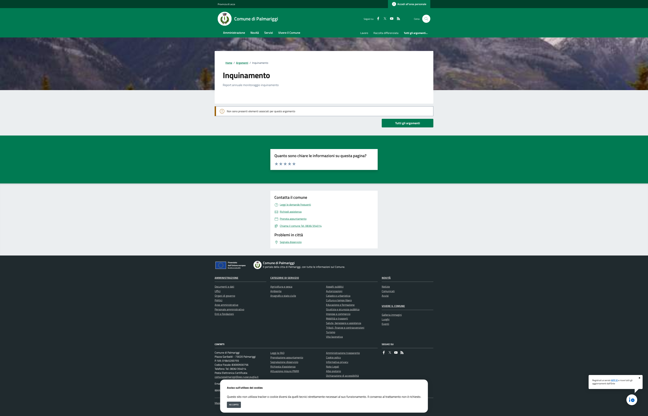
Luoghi (385, 319)
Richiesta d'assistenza (282, 367)
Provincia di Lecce (226, 4)
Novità (386, 278)
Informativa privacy (337, 362)
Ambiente (275, 291)
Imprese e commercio (338, 314)
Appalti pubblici (335, 287)
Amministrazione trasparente (343, 353)
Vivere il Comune (393, 306)
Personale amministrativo (229, 309)
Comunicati (388, 291)
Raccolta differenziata (385, 33)
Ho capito (234, 404)
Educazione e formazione (340, 305)
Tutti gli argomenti (407, 123)
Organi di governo (225, 296)
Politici (218, 300)
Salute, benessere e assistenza (343, 323)
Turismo (330, 332)
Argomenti (242, 63)
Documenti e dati (224, 287)
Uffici (218, 291)
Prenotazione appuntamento (286, 357)
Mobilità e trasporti (337, 318)
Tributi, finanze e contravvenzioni (345, 328)
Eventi (385, 324)
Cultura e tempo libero (339, 300)
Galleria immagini (392, 315)
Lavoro (364, 33)
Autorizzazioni (334, 291)
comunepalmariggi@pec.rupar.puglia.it (237, 377)
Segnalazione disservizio (284, 362)
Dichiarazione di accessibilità (342, 376)
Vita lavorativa (334, 337)
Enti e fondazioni (224, 314)
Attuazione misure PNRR (284, 371)
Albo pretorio (333, 371)
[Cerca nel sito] (426, 19)
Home (228, 63)
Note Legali (332, 367)
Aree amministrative (226, 305)
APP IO (614, 380)
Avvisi (385, 296)
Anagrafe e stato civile (283, 296)
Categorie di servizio (284, 278)
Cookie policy (333, 357)
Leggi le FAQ (277, 353)
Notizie (386, 287)
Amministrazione (226, 278)
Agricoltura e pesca (281, 287)
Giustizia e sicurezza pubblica (342, 309)
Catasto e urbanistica (338, 296)
